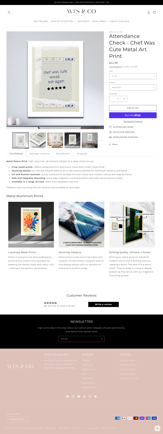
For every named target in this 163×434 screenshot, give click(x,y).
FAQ (84, 374)
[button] (9, 12)
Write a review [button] (103, 304)
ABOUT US (87, 365)
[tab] (16, 154)
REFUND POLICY (128, 369)
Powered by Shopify (35, 428)
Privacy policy (63, 428)
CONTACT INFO (127, 360)
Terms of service (77, 428)
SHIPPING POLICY (128, 365)
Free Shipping (115, 67)
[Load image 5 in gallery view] (90, 140)
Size (111, 71)
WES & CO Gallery (19, 428)
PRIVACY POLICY (128, 374)
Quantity (113, 94)
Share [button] (115, 144)
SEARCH (86, 360)
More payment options (133, 121)
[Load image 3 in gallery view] (55, 140)
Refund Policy (88, 383)
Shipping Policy (89, 387)
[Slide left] (9, 140)
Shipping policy (92, 428)
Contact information (109, 428)
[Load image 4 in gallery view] (72, 140)
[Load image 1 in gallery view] (21, 140)
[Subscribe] (101, 339)
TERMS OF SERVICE (129, 378)
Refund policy (50, 428)
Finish (111, 82)
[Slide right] (101, 140)
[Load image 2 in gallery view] (38, 140)
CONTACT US (88, 369)
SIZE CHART (87, 378)
